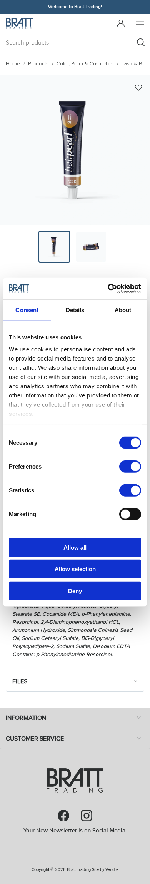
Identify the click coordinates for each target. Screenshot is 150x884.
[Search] (141, 42)
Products (38, 63)
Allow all (75, 547)
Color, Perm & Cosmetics (85, 63)
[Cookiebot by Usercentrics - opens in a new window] (108, 289)
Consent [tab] (26, 309)
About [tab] (123, 309)
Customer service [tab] (35, 739)
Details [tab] (75, 309)
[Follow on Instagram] (86, 815)
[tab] (54, 247)
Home (13, 63)
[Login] (120, 23)
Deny (75, 590)
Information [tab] (26, 718)
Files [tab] (19, 681)
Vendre (111, 869)
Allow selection (75, 569)
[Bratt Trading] (19, 23)
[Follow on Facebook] (63, 815)
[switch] (130, 466)
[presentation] (54, 247)
